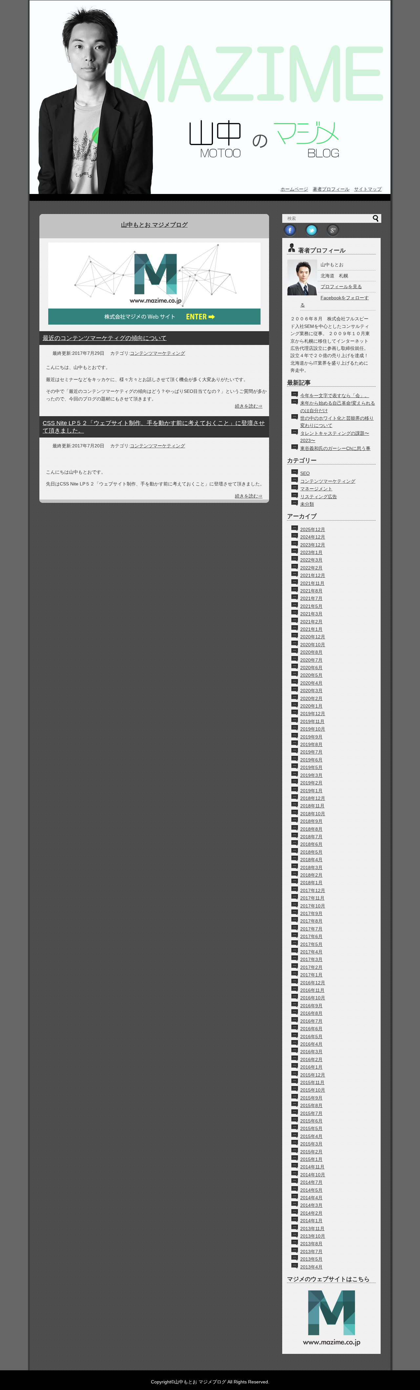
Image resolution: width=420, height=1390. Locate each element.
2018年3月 (311, 867)
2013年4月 (311, 1267)
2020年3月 (311, 690)
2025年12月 (312, 529)
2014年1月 (311, 1220)
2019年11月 (312, 721)
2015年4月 (311, 1136)
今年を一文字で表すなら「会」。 (334, 395)
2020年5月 (311, 675)
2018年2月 (311, 875)
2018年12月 (312, 798)
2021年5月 (311, 606)
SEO (305, 473)
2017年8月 (311, 921)
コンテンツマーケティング (157, 353)
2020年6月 (311, 667)
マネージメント (316, 488)
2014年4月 (311, 1197)
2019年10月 (312, 729)
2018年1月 (311, 882)
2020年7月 (311, 660)
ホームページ (294, 189)
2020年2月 (311, 698)
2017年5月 (311, 944)
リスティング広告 (318, 496)
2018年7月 (311, 836)
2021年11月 (312, 583)
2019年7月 (311, 752)
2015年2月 (311, 1151)
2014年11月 (312, 1166)
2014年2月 (311, 1213)
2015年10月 (312, 1090)
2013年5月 (311, 1259)
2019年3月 (311, 775)
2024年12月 (312, 537)
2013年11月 (312, 1228)
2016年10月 (312, 997)
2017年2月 (311, 967)
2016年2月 (311, 1059)
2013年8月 (311, 1243)
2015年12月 (312, 1075)
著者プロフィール (331, 189)
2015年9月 (311, 1098)
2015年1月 (311, 1159)
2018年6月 (311, 844)
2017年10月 (312, 906)
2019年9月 (311, 736)
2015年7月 (311, 1113)
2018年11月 (312, 805)
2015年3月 (311, 1143)
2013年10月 (312, 1236)
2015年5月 (311, 1128)
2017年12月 (312, 890)
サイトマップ (368, 189)
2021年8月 (311, 590)
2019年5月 (311, 767)
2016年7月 (311, 1021)
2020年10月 (312, 644)
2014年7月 (311, 1182)
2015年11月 (312, 1082)
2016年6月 (311, 1028)
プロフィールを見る (341, 286)
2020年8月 (311, 652)
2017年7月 (311, 928)
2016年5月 (311, 1036)
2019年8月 (311, 744)
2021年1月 (311, 629)
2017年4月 (311, 951)
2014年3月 (311, 1205)
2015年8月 (311, 1105)
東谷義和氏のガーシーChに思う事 (335, 448)
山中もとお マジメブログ (154, 225)
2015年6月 (311, 1120)
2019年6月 (311, 759)
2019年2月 (311, 782)
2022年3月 (311, 560)
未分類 (307, 504)
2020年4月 (311, 683)
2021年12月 (312, 575)
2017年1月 (311, 974)
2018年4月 (311, 859)
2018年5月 (311, 852)
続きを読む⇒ (248, 406)
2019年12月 (312, 713)
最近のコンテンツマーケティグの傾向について (105, 338)
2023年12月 (312, 544)
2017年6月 (311, 936)
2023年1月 (311, 552)
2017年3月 (311, 959)
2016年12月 (312, 982)
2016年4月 (311, 1044)
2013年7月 (311, 1251)
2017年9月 (311, 913)
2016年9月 (311, 1005)
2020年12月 (312, 636)
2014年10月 (312, 1174)
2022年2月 (311, 567)
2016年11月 (312, 990)
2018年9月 (311, 821)
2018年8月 (311, 829)
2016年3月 (311, 1051)
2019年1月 (311, 790)
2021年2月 (311, 621)
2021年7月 (311, 598)
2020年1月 (311, 706)
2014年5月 (311, 1190)
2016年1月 (311, 1067)
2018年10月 (312, 813)
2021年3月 (311, 613)
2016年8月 (311, 1013)
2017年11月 (312, 898)
